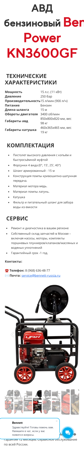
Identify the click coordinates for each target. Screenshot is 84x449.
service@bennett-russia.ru (40, 275)
